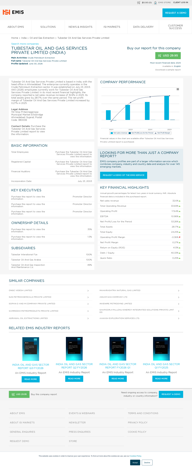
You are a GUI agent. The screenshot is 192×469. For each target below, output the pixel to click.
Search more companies (25, 44)
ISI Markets (112, 27)
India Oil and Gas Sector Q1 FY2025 (161, 366)
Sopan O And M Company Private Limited (32, 304)
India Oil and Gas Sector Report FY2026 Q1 (117, 366)
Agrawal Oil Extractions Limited (28, 318)
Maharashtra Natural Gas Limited (120, 290)
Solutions (48, 27)
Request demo (19, 441)
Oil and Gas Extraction (42, 38)
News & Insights (80, 27)
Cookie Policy (137, 432)
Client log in (180, 3)
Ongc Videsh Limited (20, 290)
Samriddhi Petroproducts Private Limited (33, 311)
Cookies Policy (135, 456)
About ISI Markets (22, 423)
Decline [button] (147, 462)
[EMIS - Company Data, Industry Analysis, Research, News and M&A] (14, 14)
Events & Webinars (82, 413)
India (24, 38)
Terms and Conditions (143, 413)
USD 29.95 (170, 55)
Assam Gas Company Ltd (113, 297)
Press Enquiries (80, 432)
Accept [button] (135, 462)
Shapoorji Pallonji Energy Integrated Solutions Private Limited (137, 311)
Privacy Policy (137, 423)
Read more (30, 379)
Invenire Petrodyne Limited (116, 304)
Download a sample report (168, 70)
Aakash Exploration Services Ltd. (120, 318)
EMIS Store (164, 3)
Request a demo (171, 394)
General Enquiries (22, 432)
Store (73, 441)
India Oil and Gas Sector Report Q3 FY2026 (30, 367)
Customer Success (175, 27)
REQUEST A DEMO (175, 13)
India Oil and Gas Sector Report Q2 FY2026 (74, 366)
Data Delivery (143, 27)
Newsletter (77, 423)
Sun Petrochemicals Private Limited (30, 297)
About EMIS (15, 27)
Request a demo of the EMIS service (123, 175)
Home (14, 38)
